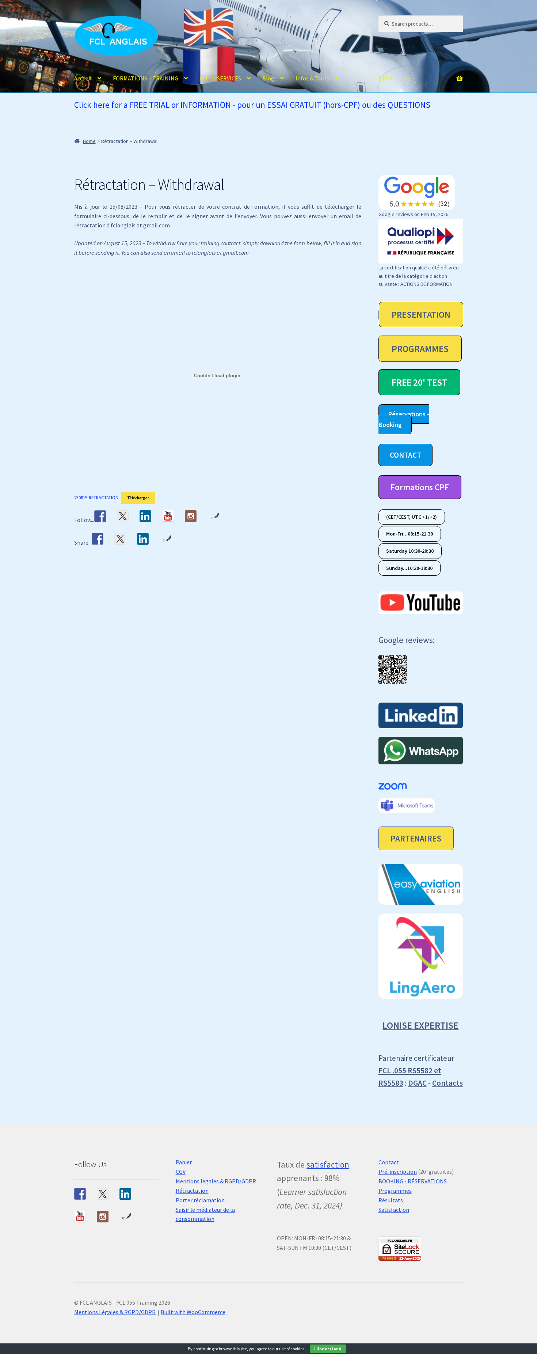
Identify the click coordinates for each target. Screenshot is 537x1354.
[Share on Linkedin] (143, 539)
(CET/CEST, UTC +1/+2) (411, 517)
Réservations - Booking (403, 419)
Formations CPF (420, 487)
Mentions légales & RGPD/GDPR (216, 1181)
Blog (268, 78)
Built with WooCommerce (193, 1312)
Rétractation (192, 1190)
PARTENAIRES (416, 838)
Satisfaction (393, 1209)
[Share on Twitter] (120, 539)
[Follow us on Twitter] (123, 516)
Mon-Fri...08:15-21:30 (409, 534)
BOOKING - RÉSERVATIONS (412, 1181)
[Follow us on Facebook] (100, 516)
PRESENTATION (421, 314)
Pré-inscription (397, 1171)
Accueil (83, 78)
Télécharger (138, 497)
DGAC (417, 1083)
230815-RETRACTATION (96, 497)
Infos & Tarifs (312, 78)
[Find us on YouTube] (168, 516)
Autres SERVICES (220, 78)
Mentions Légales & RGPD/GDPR (115, 1312)
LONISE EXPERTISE (420, 1025)
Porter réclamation (200, 1200)
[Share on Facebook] (97, 539)
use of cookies (291, 1348)
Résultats (390, 1200)
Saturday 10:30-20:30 (410, 551)
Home (89, 141)
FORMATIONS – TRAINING (145, 78)
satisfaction (327, 1164)
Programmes (395, 1190)
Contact (388, 1162)
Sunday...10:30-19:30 (409, 568)
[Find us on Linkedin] (145, 516)
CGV (181, 1171)
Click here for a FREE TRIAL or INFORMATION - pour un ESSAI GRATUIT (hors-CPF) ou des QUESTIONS (252, 104)
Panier (184, 1162)
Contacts (447, 1083)
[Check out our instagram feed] (191, 516)
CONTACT (405, 455)
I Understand (328, 1348)
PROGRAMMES (420, 349)
